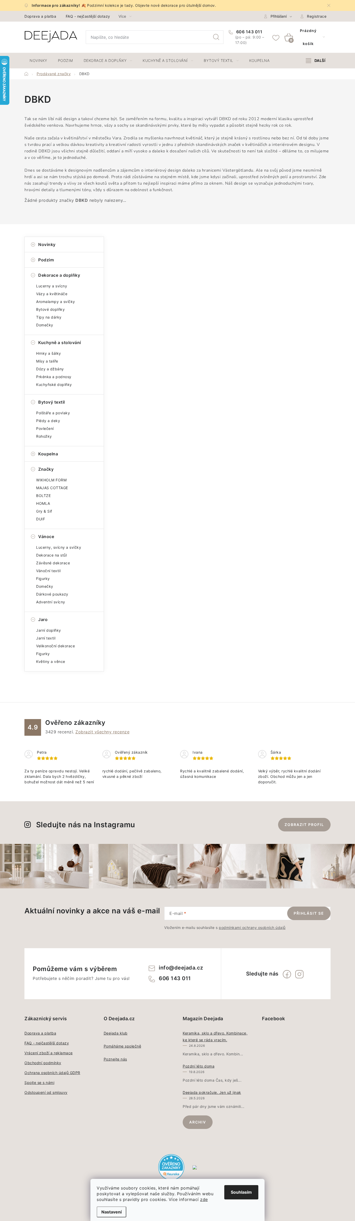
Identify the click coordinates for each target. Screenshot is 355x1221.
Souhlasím (241, 1192)
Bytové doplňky (50, 309)
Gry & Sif (44, 511)
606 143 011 (248, 31)
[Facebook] (287, 974)
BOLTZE (43, 495)
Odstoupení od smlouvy (46, 1092)
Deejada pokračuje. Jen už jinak (212, 1092)
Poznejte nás (115, 1059)
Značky (46, 469)
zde (204, 1199)
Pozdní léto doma (198, 1066)
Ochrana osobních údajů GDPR (52, 1072)
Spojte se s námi (39, 1082)
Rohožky (44, 436)
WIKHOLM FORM (51, 480)
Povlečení (45, 428)
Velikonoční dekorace (55, 646)
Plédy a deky (48, 420)
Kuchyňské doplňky (54, 384)
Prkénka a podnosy (53, 376)
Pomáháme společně (122, 1046)
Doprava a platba (40, 16)
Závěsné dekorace (53, 563)
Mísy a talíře (47, 361)
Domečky (44, 325)
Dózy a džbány (50, 369)
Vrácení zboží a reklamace (48, 1053)
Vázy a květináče (51, 294)
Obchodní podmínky (42, 1063)
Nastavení (111, 1211)
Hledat (216, 37)
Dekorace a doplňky (59, 275)
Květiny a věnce (50, 661)
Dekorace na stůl (51, 555)
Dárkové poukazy (52, 594)
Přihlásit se (309, 913)
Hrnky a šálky (48, 353)
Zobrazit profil (304, 824)
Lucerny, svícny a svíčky (58, 547)
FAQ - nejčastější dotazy (88, 16)
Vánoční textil (48, 570)
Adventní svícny (50, 602)
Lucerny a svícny (51, 286)
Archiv (197, 1122)
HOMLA (43, 503)
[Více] (316, 60)
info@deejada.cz (181, 968)
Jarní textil (45, 638)
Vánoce (46, 536)
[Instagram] (299, 974)
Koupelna (48, 453)
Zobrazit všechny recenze (102, 731)
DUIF (40, 519)
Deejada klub (116, 1033)
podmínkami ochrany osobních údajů (252, 927)
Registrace (316, 16)
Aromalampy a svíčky (55, 301)
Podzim (46, 259)
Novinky (47, 244)
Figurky (43, 578)
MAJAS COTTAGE (52, 488)
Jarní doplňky (48, 630)
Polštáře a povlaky (53, 413)
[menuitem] (38, 60)
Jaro (43, 619)
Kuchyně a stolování (59, 342)
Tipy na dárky (49, 317)
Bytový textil (51, 402)
